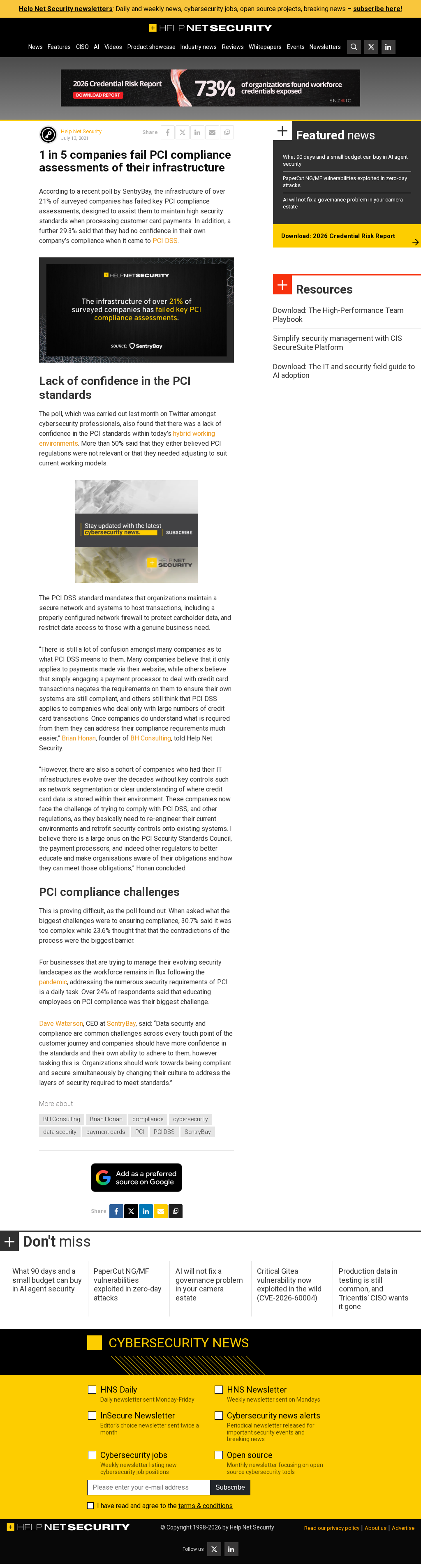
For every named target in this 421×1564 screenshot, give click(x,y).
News (35, 47)
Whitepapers (265, 47)
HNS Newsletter (257, 1390)
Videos (113, 47)
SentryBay (121, 1023)
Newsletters (325, 47)
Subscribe (230, 1487)
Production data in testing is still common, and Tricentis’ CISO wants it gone (374, 1289)
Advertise (403, 1528)
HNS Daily (118, 1390)
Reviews (233, 47)
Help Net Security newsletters (66, 9)
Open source (250, 1455)
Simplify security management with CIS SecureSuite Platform (337, 343)
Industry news (198, 47)
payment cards (105, 1132)
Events (296, 47)
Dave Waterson (61, 1023)
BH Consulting (150, 738)
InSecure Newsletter (137, 1416)
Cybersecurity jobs (133, 1455)
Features (59, 47)
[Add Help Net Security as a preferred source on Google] (227, 132)
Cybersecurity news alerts (273, 1416)
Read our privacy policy (331, 1528)
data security (59, 1132)
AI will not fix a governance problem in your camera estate (209, 1284)
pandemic (53, 982)
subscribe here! (377, 9)
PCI (139, 1132)
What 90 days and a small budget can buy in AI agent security (47, 1280)
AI (96, 47)
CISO (82, 47)
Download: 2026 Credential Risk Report (338, 236)
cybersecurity (190, 1119)
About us (375, 1528)
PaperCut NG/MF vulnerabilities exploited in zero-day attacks (128, 1284)
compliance (147, 1119)
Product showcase (151, 47)
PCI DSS (165, 241)
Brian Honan (79, 738)
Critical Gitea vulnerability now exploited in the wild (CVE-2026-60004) (289, 1284)
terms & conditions (205, 1506)
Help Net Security (81, 131)
